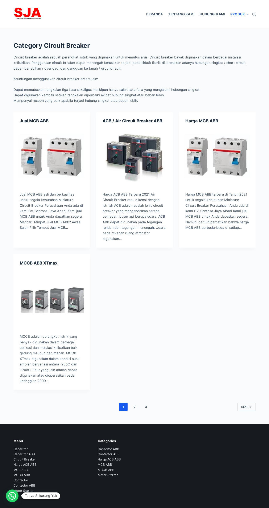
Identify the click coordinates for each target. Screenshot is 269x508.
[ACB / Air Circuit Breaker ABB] (134, 156)
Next (244, 406)
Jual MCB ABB (34, 120)
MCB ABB (20, 470)
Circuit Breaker (24, 459)
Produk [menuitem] (237, 14)
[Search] (254, 14)
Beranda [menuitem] (154, 14)
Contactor (20, 480)
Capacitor (20, 449)
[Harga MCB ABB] (217, 156)
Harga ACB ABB (25, 465)
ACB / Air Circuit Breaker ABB (132, 120)
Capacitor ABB (24, 454)
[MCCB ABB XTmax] (51, 298)
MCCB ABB (21, 475)
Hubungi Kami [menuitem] (212, 14)
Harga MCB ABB (201, 120)
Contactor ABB (24, 485)
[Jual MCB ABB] (51, 156)
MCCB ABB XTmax (38, 263)
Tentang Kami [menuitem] (181, 14)
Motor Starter (23, 491)
